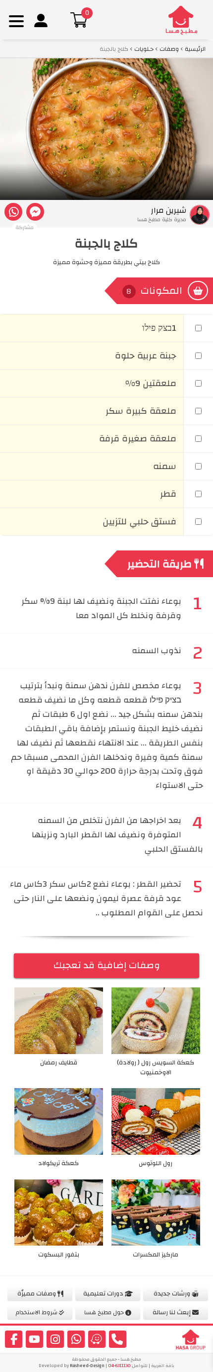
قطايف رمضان (58, 1062)
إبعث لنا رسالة (172, 1312)
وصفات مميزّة (37, 1293)
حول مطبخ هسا (104, 1312)
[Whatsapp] (13, 212)
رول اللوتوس (155, 1163)
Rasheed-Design (87, 1366)
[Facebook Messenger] (35, 212)
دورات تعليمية (104, 1293)
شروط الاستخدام (37, 1312)
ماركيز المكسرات (155, 1254)
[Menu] (16, 21)
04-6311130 (119, 1366)
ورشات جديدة (173, 1293)
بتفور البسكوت (58, 1254)
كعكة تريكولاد (58, 1163)
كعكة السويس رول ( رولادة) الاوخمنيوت (155, 1067)
